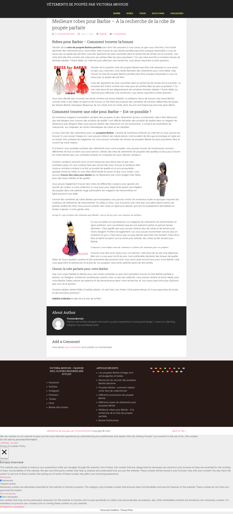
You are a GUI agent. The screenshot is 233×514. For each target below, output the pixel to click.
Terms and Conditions (109, 510)
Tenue (142, 13)
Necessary (7, 480)
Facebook (54, 382)
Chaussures (176, 13)
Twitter (52, 399)
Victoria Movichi (66, 34)
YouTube (53, 386)
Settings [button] (5, 443)
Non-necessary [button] (8, 493)
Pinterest (53, 395)
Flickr (51, 403)
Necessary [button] (5, 477)
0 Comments (119, 34)
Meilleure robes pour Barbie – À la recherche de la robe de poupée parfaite (116, 413)
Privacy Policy (127, 510)
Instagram (54, 391)
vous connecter (73, 347)
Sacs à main (158, 13)
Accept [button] (14, 443)
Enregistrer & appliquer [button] (12, 506)
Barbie (116, 13)
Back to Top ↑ (179, 431)
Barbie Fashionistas (109, 420)
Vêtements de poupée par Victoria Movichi (87, 4)
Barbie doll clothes (58, 407)
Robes (129, 13)
